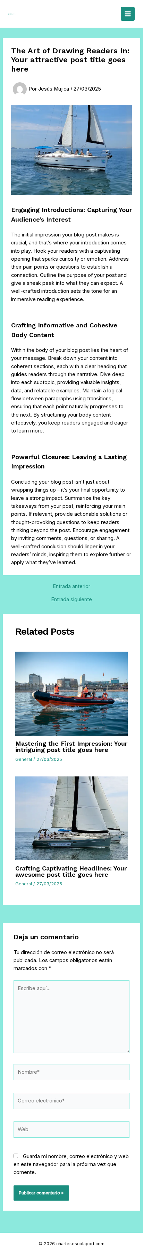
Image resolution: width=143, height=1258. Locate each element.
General (23, 759)
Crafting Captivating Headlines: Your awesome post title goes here (71, 871)
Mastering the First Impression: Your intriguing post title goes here (71, 746)
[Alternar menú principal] (128, 14)
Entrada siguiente (71, 599)
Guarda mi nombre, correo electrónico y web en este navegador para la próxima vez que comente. (71, 1164)
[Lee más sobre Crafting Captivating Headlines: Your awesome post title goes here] (71, 818)
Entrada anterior (71, 586)
